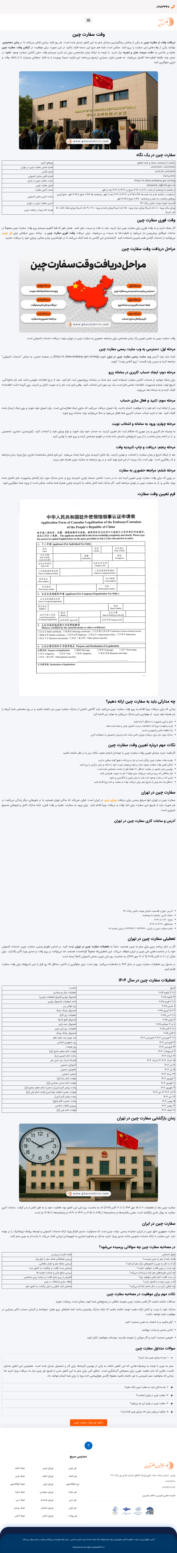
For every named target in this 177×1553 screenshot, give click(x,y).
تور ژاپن (72, 1508)
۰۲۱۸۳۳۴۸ (162, 6)
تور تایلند (72, 1476)
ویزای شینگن (47, 1508)
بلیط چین (20, 1476)
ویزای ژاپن (48, 1484)
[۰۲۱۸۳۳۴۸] (172, 6)
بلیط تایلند (20, 1468)
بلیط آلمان (20, 1516)
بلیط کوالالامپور (17, 1484)
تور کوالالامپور (72, 1484)
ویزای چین (110, 800)
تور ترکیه (73, 1492)
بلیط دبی (20, 1500)
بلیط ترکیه (20, 1492)
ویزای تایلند (47, 1476)
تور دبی (72, 1500)
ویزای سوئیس (46, 1492)
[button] (88, 20)
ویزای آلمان (47, 1516)
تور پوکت (72, 1516)
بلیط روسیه (19, 1508)
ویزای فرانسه (47, 1500)
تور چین (73, 1468)
